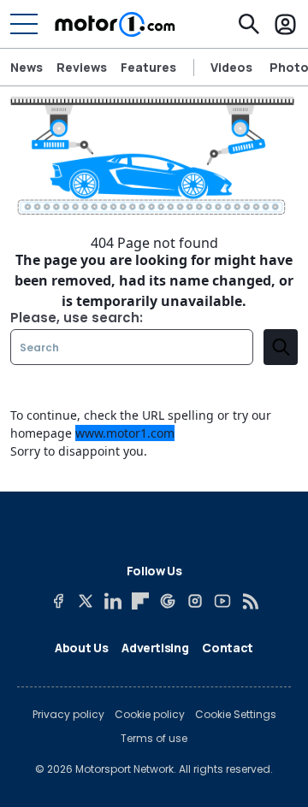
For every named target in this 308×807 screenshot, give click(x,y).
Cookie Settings (235, 715)
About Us (81, 647)
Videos (231, 67)
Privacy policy (68, 715)
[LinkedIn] (112, 601)
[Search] (249, 24)
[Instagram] (195, 601)
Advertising (154, 647)
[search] (281, 347)
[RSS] (249, 601)
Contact (227, 647)
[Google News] (167, 601)
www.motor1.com (125, 433)
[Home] (115, 24)
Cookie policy (150, 715)
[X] (85, 601)
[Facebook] (58, 601)
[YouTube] (222, 601)
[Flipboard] (140, 601)
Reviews (81, 67)
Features (148, 67)
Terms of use (154, 738)
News (26, 67)
